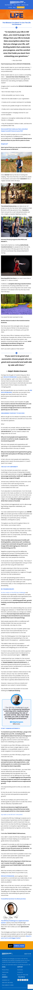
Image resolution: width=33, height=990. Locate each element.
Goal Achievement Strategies (17, 2)
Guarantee (20, 969)
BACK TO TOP (27, 953)
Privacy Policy (5, 969)
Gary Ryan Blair (8, 5)
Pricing (10, 7)
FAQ (15, 5)
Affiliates (4, 975)
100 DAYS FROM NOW (10, 377)
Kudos (18, 5)
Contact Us (20, 972)
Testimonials (5, 972)
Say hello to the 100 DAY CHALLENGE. (12, 814)
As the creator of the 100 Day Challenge (13, 592)
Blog (14, 7)
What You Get (25, 5)
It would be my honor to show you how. (13, 899)
